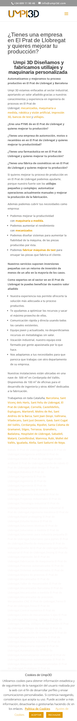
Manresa (41, 438)
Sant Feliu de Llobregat (45, 402)
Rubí (51, 438)
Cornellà (36, 407)
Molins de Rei (43, 411)
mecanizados (29, 108)
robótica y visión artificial (34, 112)
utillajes (39, 117)
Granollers (49, 429)
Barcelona (52, 398)
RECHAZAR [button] (54, 715)
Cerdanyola (28, 425)
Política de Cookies (37, 709)
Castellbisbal (26, 438)
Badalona (13, 434)
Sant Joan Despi (43, 416)
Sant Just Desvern (34, 420)
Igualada (22, 442)
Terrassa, (36, 429)
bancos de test (22, 117)
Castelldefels (51, 407)
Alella (32, 442)
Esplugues (14, 411)
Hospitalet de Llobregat (35, 434)
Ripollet (42, 425)
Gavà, (49, 420)
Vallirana (60, 416)
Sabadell (57, 434)
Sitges (25, 429)
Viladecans (14, 420)
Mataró (12, 438)
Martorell (28, 411)
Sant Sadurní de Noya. (51, 442)
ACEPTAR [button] (36, 715)
